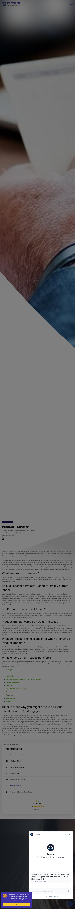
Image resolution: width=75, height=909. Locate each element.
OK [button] (16, 904)
